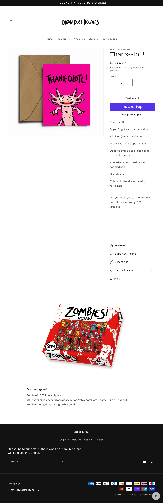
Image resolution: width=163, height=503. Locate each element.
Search (88, 440)
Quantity (114, 76)
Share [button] (117, 279)
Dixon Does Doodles (130, 495)
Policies (99, 440)
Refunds (76, 440)
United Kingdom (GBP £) (23, 490)
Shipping (127, 68)
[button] (11, 21)
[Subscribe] (61, 461)
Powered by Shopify (147, 495)
